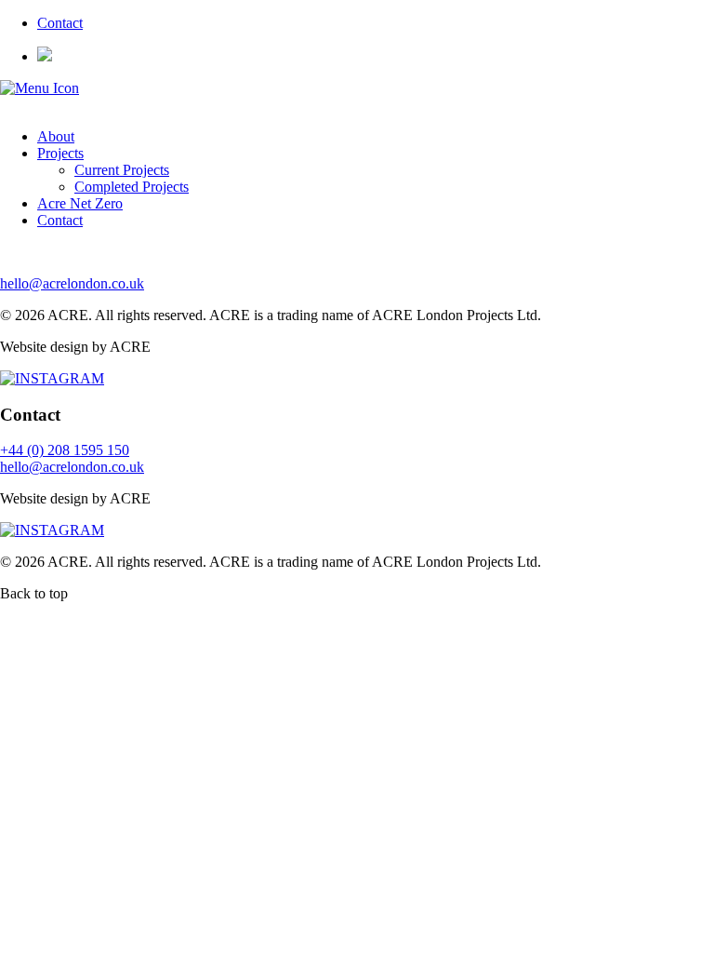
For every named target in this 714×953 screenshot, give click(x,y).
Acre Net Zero (80, 203)
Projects (60, 153)
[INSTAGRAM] (52, 378)
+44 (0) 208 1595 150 (64, 450)
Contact (60, 23)
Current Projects (121, 170)
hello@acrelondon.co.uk (72, 283)
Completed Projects (131, 187)
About (55, 136)
